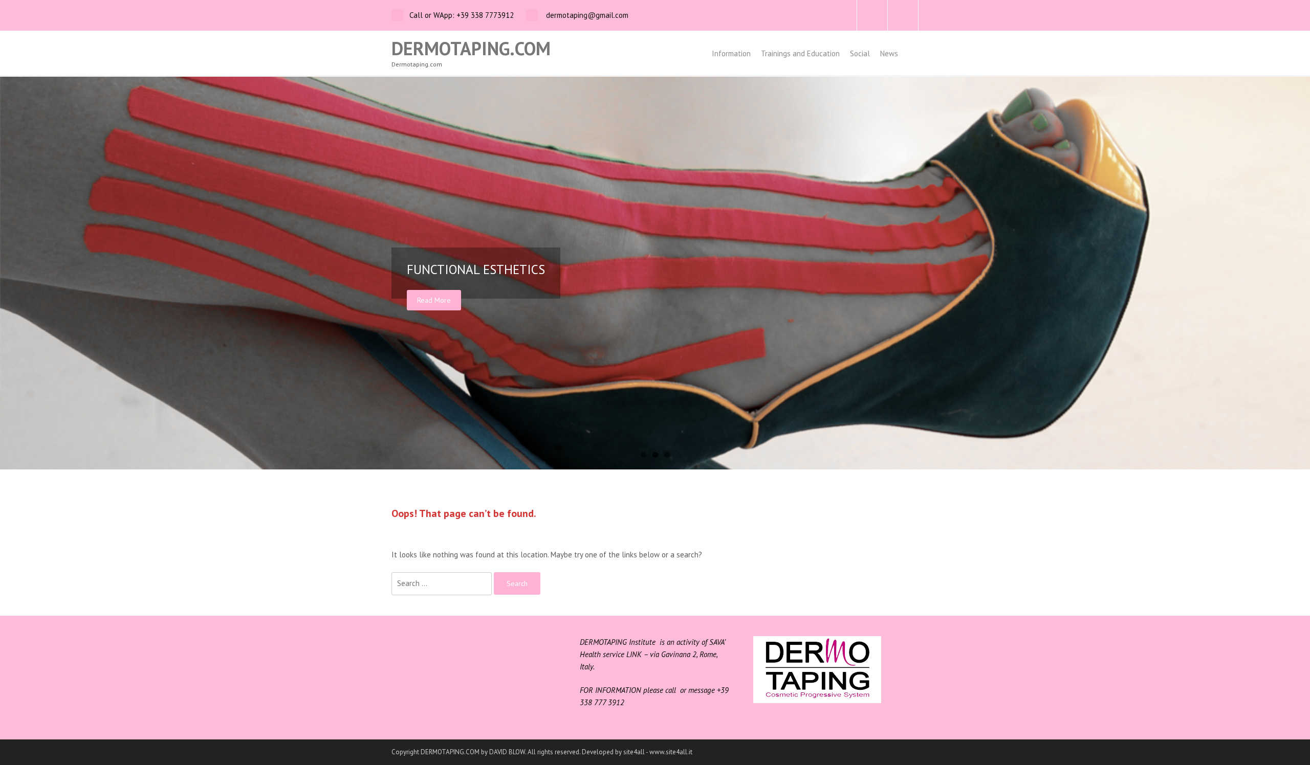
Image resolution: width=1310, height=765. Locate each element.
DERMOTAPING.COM (471, 48)
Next (1300, 273)
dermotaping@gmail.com (586, 15)
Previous (10, 273)
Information (731, 53)
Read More (434, 300)
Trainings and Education (800, 53)
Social (860, 53)
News (889, 53)
